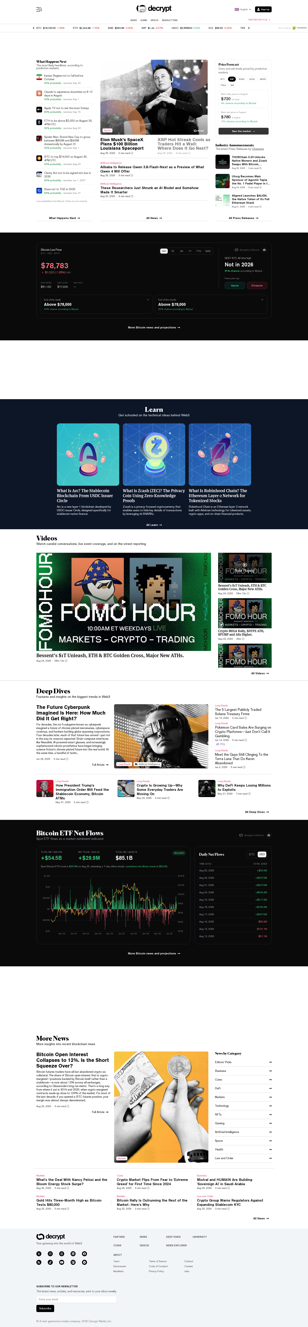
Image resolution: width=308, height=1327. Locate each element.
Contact (188, 1261)
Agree (235, 285)
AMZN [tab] (263, 79)
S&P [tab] (232, 79)
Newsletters (170, 20)
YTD (198, 251)
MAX (208, 251)
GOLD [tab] (252, 79)
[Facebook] (84, 1253)
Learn (143, 20)
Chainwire (258, 149)
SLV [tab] (232, 85)
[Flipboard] (73, 1262)
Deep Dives (173, 1236)
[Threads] (61, 1253)
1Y (189, 251)
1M (181, 251)
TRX (242, 28)
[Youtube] (61, 1262)
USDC (175, 28)
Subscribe (45, 1308)
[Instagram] (50, 1253)
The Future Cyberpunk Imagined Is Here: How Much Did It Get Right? (71, 712)
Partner (119, 1236)
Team (116, 1261)
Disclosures (119, 1266)
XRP (144, 28)
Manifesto (118, 1271)
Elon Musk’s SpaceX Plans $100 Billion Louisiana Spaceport (122, 144)
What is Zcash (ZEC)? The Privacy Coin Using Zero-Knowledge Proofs (154, 495)
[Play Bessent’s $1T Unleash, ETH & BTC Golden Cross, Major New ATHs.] (123, 602)
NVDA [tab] (241, 79)
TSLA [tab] (223, 85)
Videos (154, 20)
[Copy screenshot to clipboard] (264, 250)
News (133, 20)
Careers (188, 1266)
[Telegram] (84, 1262)
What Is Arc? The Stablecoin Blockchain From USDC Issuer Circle (85, 495)
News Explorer (176, 1245)
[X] (38, 1253)
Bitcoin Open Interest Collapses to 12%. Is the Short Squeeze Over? (72, 1060)
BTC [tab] (222, 79)
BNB (110, 28)
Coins (117, 1245)
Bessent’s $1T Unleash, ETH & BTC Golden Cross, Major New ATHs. (110, 655)
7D (172, 251)
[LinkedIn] (73, 1253)
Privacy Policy (156, 1271)
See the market (243, 131)
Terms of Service (158, 1261)
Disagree (257, 285)
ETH (75, 28)
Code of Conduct (158, 1266)
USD (262, 854)
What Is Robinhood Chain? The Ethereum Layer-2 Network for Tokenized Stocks (218, 495)
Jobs (186, 1271)
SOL (211, 28)
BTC (39, 28)
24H (164, 251)
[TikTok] (50, 1262)
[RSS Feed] (38, 1262)
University (199, 1236)
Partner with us (257, 20)
